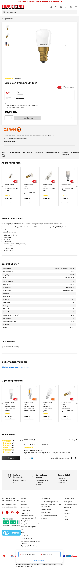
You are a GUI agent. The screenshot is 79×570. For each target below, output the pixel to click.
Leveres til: (13, 93)
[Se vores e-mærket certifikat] (11, 533)
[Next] (65, 46)
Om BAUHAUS (25, 535)
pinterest (17, 512)
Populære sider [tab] (69, 498)
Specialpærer (9, 18)
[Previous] (22, 46)
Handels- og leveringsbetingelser (27, 514)
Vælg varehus (20, 98)
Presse (23, 532)
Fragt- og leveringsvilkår (28, 518)
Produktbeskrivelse (14, 152)
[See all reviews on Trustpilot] (11, 521)
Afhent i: (12, 98)
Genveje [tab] (23, 498)
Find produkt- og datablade (49, 515)
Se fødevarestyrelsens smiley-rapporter (30, 542)
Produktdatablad (69, 87)
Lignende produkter (65, 153)
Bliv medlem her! (56, 1)
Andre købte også (3, 154)
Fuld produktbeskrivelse (10, 141)
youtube (12, 512)
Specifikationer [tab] (10, 263)
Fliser (65, 516)
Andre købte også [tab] (11, 162)
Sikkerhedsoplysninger (52, 152)
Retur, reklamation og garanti (30, 524)
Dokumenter (39, 152)
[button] (11, 458)
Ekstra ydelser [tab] (45, 498)
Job (22, 529)
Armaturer (67, 513)
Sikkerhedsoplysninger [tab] (14, 361)
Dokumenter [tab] (8, 341)
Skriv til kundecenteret (9, 504)
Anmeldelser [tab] (8, 434)
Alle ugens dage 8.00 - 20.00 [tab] (10, 499)
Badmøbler (67, 507)
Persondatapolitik (26, 538)
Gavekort (43, 518)
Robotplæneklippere (70, 505)
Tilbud (23, 502)
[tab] (29, 440)
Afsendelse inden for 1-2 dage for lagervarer (42, 482)
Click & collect (25, 510)
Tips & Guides (25, 507)
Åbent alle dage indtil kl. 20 (19, 481)
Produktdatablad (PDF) (11, 347)
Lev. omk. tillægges (10, 202)
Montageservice (46, 512)
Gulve (66, 510)
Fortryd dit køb (25, 521)
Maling (66, 519)
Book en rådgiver (46, 509)
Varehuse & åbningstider (9, 507)
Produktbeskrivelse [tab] (12, 218)
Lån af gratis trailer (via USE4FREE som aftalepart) (51, 505)
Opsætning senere (39, 560)
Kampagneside (68, 502)
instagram (7, 512)
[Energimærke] (59, 87)
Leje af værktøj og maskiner (49, 502)
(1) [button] (13, 443)
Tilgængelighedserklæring (29, 546)
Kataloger (24, 505)
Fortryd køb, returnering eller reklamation (63, 480)
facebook (3, 512)
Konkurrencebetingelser (28, 527)
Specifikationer (28, 152)
